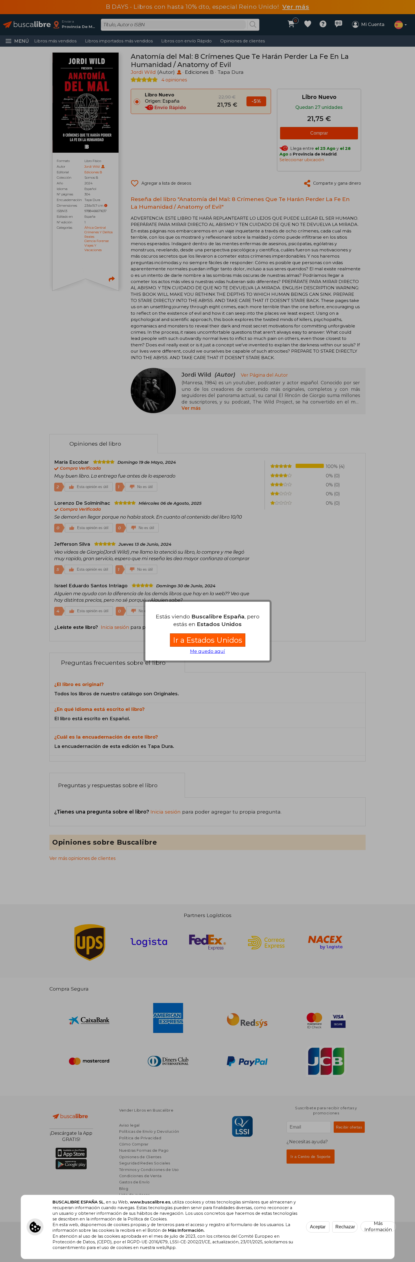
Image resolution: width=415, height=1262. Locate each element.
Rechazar (345, 1226)
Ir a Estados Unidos (207, 640)
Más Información (378, 1226)
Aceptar (318, 1226)
